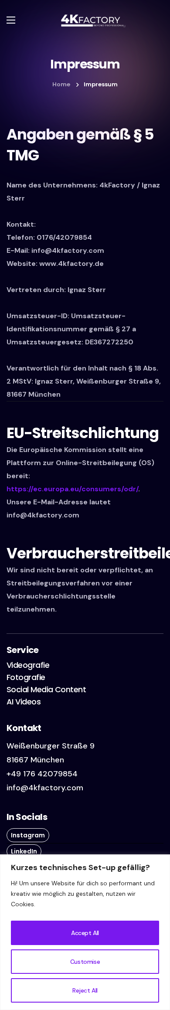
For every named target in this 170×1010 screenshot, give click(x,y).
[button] (28, 665)
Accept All (85, 933)
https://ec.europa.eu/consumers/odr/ (72, 488)
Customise (85, 962)
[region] (85, 932)
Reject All (85, 990)
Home (61, 84)
